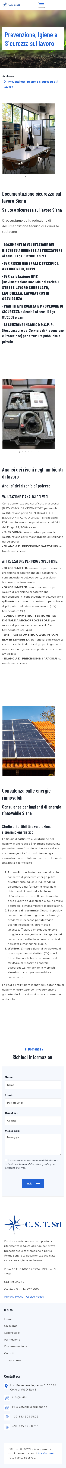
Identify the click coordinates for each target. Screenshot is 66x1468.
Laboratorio (12, 1332)
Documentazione (15, 1346)
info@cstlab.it (21, 1397)
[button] (52, 138)
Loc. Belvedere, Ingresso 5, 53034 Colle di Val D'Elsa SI (33, 1387)
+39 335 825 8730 (25, 1426)
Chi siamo (11, 1326)
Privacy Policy (13, 1296)
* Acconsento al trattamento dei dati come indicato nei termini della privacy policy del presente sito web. (31, 1164)
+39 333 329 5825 (25, 1416)
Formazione (12, 1339)
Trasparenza (12, 1360)
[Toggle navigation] (41, 5)
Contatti (9, 1353)
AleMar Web (46, 1453)
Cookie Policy (35, 1296)
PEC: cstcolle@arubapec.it (30, 1407)
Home (10, 76)
